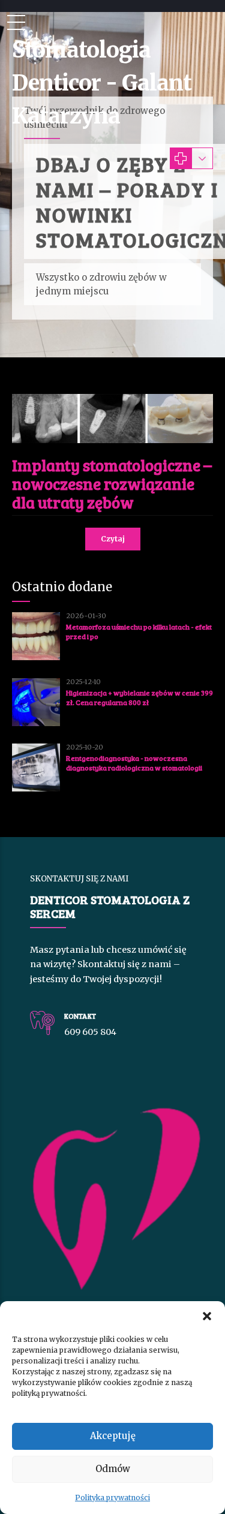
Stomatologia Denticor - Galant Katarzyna (101, 83)
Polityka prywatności (112, 1497)
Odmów (112, 1468)
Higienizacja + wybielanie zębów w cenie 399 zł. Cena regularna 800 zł (139, 697)
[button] (207, 1316)
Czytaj (113, 538)
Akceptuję (113, 1435)
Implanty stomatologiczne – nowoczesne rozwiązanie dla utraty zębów (112, 483)
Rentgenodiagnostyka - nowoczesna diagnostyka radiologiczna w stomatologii (134, 762)
